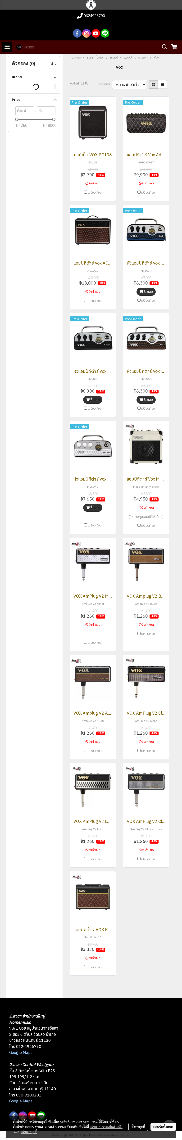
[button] (163, 47)
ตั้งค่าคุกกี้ (138, 1127)
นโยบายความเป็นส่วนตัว (106, 1127)
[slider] (16, 119)
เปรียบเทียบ (95, 193)
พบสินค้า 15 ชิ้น (79, 84)
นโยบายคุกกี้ (29, 1132)
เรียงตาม (105, 84)
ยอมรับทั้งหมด (163, 1127)
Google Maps (20, 1052)
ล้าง (53, 63)
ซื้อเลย (148, 292)
